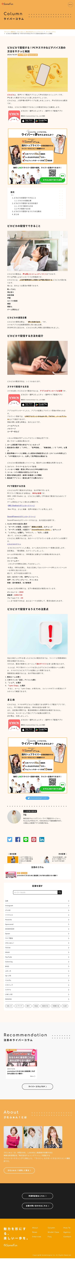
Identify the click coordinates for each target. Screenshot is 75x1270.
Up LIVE (8, 975)
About (35, 1228)
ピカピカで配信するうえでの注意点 (28, 211)
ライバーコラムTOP (36, 1086)
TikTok (8, 947)
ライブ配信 (9, 938)
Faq (49, 1237)
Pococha (8, 919)
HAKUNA (8, 999)
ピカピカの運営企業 (24, 200)
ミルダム (8, 980)
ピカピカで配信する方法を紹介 (26, 203)
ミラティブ (9, 985)
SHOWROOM (9, 929)
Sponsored (9, 924)
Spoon (7, 933)
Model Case (53, 1232)
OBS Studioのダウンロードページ (21, 505)
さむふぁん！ (9, 943)
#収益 (36, 1006)
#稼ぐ (28, 1006)
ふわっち (8, 971)
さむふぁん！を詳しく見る (18, 1170)
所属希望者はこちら (37, 1196)
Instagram (9, 905)
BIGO (7, 966)
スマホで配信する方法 (25, 206)
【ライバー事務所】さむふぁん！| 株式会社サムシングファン (23, 31)
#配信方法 (45, 1006)
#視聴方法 (55, 1006)
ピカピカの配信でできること (25, 198)
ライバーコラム (51, 31)
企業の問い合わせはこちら (37, 1206)
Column (51, 1228)
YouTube (8, 957)
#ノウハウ (19, 1006)
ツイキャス (9, 915)
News (34, 1232)
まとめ (16, 214)
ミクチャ (8, 989)
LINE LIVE (9, 994)
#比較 (65, 1006)
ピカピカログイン (14, 544)
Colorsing (9, 961)
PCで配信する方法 (24, 208)
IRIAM (7, 952)
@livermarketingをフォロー (39, 798)
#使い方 (9, 1006)
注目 (6, 901)
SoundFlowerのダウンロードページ (21, 516)
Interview (36, 1237)
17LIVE (8, 910)
